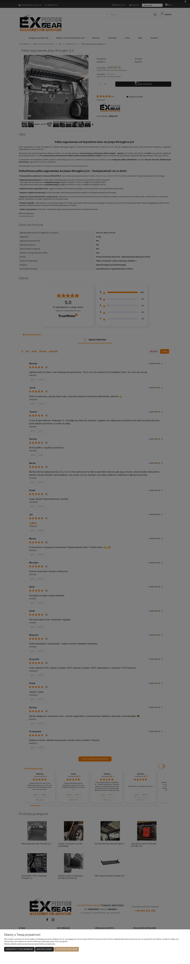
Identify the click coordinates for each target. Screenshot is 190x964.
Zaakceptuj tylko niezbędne (19, 949)
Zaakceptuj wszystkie (66, 949)
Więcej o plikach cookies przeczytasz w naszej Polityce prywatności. (29, 944)
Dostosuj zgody (44, 949)
